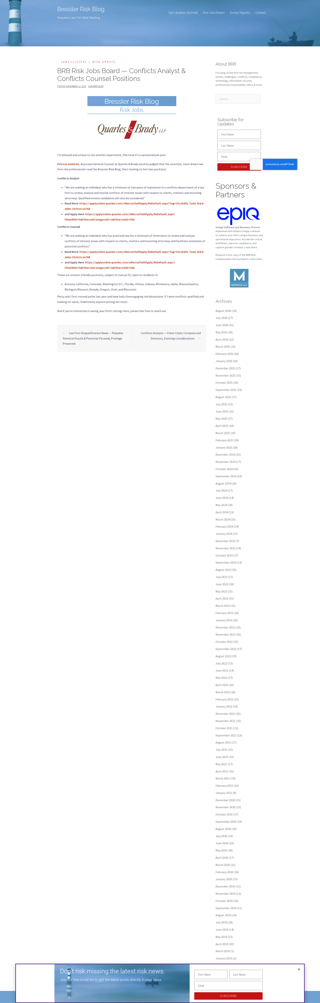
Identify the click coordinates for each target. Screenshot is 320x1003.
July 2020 (221, 836)
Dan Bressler (96, 86)
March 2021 (223, 778)
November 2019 (225, 893)
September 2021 (226, 735)
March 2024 (223, 519)
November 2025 (225, 375)
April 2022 (222, 685)
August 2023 (223, 570)
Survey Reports (240, 12)
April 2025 (222, 426)
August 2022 (223, 656)
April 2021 (222, 771)
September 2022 (226, 649)
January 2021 (224, 793)
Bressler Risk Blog (80, 9)
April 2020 (222, 857)
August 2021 (223, 742)
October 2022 (224, 642)
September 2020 (226, 821)
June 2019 (222, 929)
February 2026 (224, 354)
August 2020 (223, 829)
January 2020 (224, 879)
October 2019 (224, 901)
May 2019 (221, 937)
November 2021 (225, 721)
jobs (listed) (74, 61)
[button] (299, 969)
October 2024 (224, 469)
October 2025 (224, 382)
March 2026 (223, 346)
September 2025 (226, 390)
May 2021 (221, 764)
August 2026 (223, 311)
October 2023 (224, 555)
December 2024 (225, 454)
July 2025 (221, 404)
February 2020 (224, 872)
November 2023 (225, 548)
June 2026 (222, 325)
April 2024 (222, 512)
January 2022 (224, 706)
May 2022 (221, 677)
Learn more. (251, 247)
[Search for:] (238, 99)
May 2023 (221, 591)
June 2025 (222, 411)
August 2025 (223, 397)
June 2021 (222, 757)
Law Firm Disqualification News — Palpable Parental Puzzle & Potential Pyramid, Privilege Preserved (93, 338)
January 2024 (224, 534)
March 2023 (223, 606)
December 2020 (225, 800)
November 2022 (225, 634)
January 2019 (224, 958)
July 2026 (221, 318)
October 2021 (224, 728)
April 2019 (222, 944)
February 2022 (224, 699)
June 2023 (222, 584)
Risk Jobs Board (213, 12)
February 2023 (224, 613)
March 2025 (223, 433)
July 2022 (221, 663)
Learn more (255, 259)
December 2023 (225, 541)
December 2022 (225, 627)
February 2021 (224, 785)
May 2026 (221, 332)
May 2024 (221, 505)
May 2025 (221, 418)
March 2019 (223, 951)
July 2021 (221, 749)
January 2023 (224, 620)
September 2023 (226, 562)
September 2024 (226, 476)
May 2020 (221, 850)
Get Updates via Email (183, 12)
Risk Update (104, 61)
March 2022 (223, 692)
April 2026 (222, 339)
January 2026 (224, 361)
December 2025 (225, 368)
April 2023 (222, 598)
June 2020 (222, 843)
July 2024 (221, 490)
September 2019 (226, 908)
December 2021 (225, 713)
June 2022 (222, 670)
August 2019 (223, 915)
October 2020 (224, 814)
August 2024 (223, 483)
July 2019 (221, 922)
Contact (260, 12)
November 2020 (225, 807)
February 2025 (224, 440)
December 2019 (225, 886)
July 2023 (221, 577)
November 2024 (225, 462)
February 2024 (224, 526)
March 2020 (223, 865)
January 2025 (224, 447)
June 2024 (222, 498)
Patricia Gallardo (68, 164)
